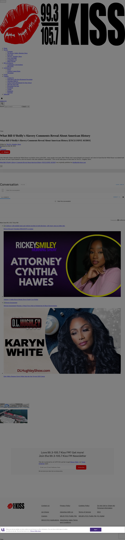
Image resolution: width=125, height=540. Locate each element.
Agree (95, 529)
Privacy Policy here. (35, 531)
